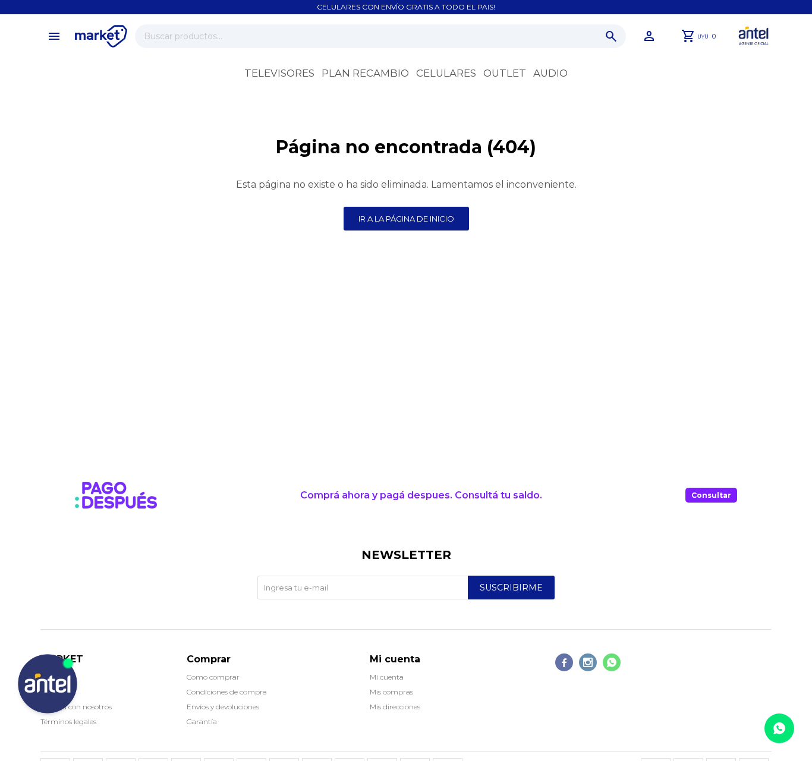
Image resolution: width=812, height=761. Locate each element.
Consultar (711, 495)
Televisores (279, 73)
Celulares (446, 73)
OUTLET (504, 73)
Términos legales (68, 721)
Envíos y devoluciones (223, 706)
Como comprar (213, 676)
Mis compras (391, 691)
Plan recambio (365, 73)
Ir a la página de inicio (406, 218)
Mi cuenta (387, 676)
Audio (550, 73)
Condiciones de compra (227, 691)
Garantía (202, 721)
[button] (611, 36)
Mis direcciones (395, 706)
